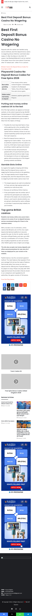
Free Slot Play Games (7, 279)
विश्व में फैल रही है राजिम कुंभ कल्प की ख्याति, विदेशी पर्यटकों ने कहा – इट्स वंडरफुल (23, 413)
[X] (8, 285)
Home (4, 13)
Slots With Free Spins (7, 421)
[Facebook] (4, 285)
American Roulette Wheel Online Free (7, 403)
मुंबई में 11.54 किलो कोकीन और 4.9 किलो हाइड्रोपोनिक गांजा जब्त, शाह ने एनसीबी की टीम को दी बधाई (23, 433)
